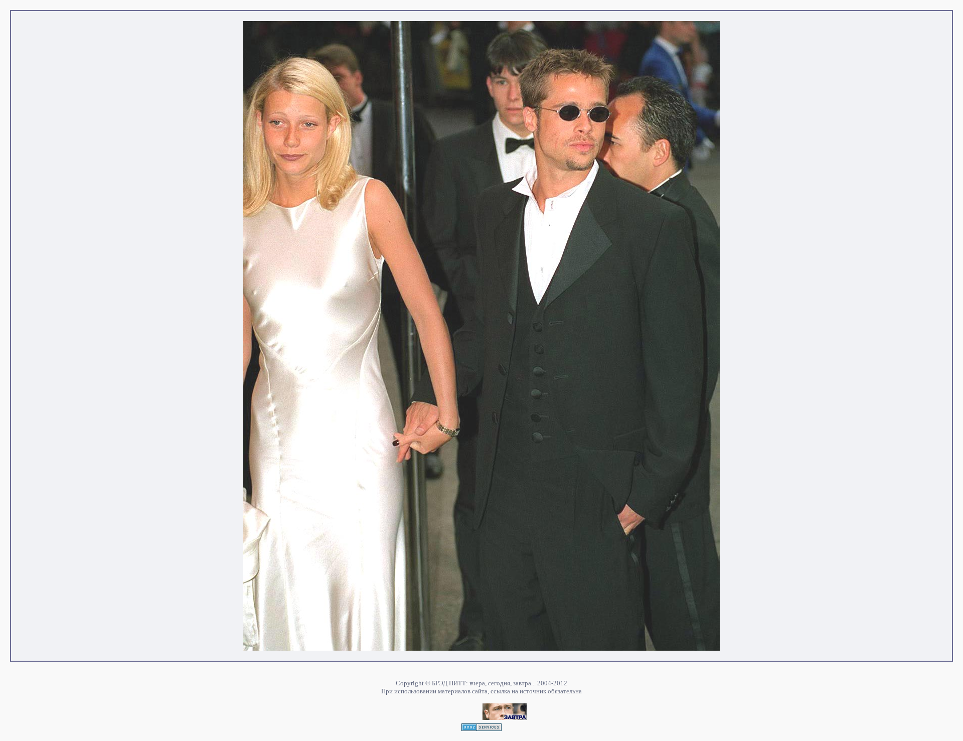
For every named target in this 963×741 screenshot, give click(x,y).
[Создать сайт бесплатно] (481, 728)
